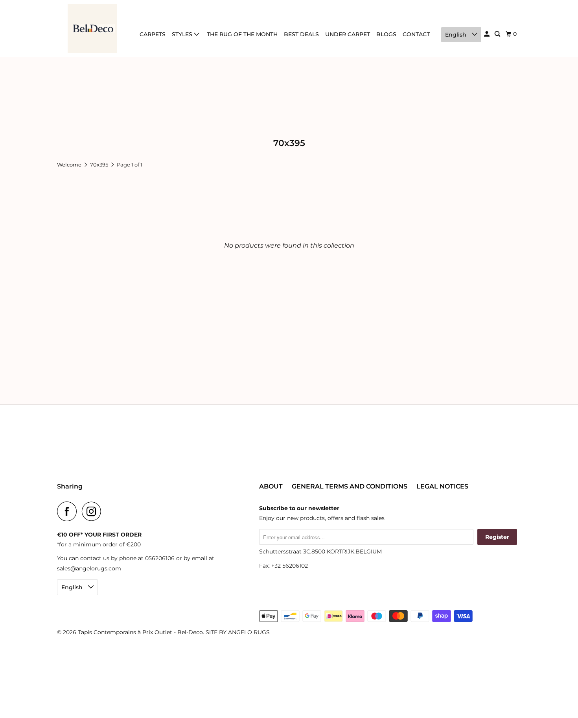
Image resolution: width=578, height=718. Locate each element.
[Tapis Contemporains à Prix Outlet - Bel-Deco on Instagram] (93, 511)
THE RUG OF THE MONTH (242, 34)
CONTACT (416, 34)
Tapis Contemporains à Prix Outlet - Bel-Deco (140, 632)
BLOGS (386, 34)
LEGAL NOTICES (442, 486)
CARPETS (153, 34)
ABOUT (271, 486)
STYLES (183, 34)
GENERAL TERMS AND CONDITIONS (349, 486)
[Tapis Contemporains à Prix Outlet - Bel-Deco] (92, 28)
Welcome (70, 164)
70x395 (99, 164)
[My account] (487, 34)
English (456, 34)
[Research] (498, 34)
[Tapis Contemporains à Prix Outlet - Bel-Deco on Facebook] (69, 511)
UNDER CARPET (347, 34)
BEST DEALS (301, 34)
